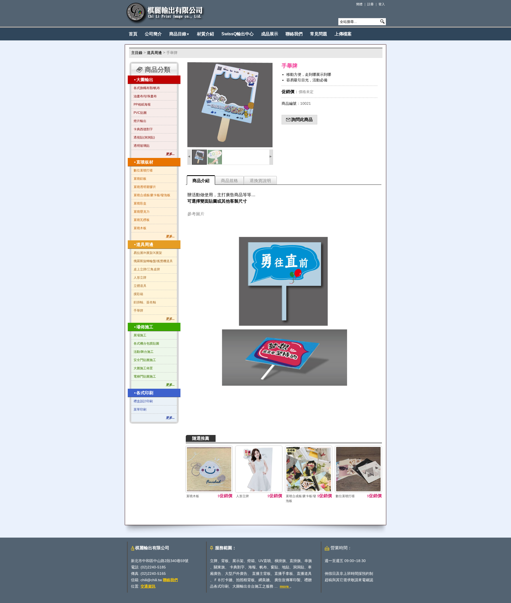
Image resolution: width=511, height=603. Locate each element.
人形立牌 (140, 277)
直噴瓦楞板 (142, 220)
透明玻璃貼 (142, 146)
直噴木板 (140, 228)
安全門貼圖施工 (145, 360)
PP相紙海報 (142, 104)
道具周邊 (154, 53)
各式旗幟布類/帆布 (147, 88)
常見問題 (318, 34)
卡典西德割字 (143, 129)
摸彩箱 (138, 294)
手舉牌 (172, 53)
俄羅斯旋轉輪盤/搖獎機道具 (153, 261)
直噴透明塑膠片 (145, 187)
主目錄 (136, 53)
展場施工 (140, 335)
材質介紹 (205, 34)
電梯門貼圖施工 (145, 376)
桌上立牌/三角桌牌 (147, 269)
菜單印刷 (140, 409)
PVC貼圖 (140, 113)
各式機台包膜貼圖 (146, 343)
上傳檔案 (343, 34)
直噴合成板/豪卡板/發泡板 (152, 195)
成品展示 (269, 34)
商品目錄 (179, 34)
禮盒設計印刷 (143, 401)
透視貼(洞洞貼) (144, 137)
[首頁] (165, 13)
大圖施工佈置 (143, 368)
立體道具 (140, 286)
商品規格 (229, 180)
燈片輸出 (140, 121)
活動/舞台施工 (144, 352)
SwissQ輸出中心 (237, 34)
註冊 (370, 4)
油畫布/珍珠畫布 (145, 96)
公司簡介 (153, 34)
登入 (381, 4)
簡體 (359, 4)
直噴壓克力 (142, 211)
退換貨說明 (260, 180)
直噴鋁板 (140, 179)
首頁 (133, 34)
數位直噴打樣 (143, 170)
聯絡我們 (294, 34)
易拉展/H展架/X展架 (148, 253)
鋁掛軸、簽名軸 (145, 302)
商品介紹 (200, 180)
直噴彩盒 (140, 203)
